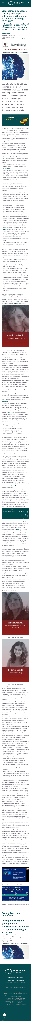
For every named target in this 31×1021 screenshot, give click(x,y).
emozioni (16, 255)
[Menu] (3, 3)
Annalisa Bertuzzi (7, 33)
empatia (17, 529)
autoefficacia (10, 412)
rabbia (24, 276)
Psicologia (20, 977)
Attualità (23, 982)
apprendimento (7, 229)
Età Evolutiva (11, 977)
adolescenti (5, 401)
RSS (21, 1006)
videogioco (5, 158)
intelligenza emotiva (18, 486)
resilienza (17, 303)
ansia (19, 261)
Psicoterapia (10, 980)
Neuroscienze (20, 980)
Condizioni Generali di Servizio (18, 1004)
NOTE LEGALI (7, 1004)
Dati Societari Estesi (14, 1006)
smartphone (6, 168)
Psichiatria (9, 982)
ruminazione (12, 236)
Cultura (16, 982)
